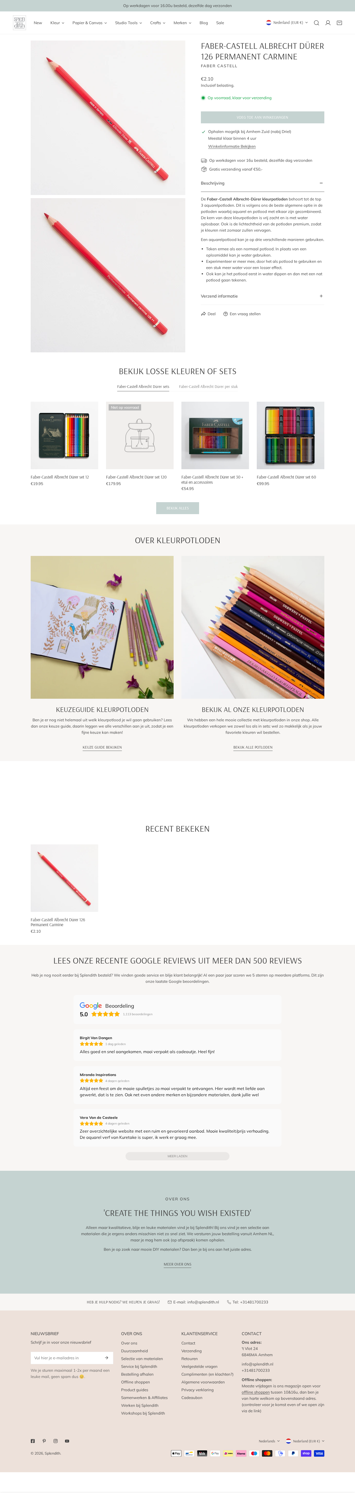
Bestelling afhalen (137, 1374)
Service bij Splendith (139, 1366)
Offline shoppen (135, 1382)
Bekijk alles (178, 508)
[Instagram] (55, 1441)
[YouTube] (67, 1441)
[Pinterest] (44, 1441)
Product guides (134, 1389)
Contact (188, 1343)
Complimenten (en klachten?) (207, 1374)
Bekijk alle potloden (253, 747)
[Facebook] (32, 1441)
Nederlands (267, 1441)
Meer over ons (177, 1264)
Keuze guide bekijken (102, 747)
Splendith (52, 1453)
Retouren (189, 1358)
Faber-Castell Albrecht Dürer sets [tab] (143, 386)
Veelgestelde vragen (199, 1366)
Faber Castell (219, 65)
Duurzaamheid (134, 1350)
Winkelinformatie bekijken (232, 146)
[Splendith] (19, 22)
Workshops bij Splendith (143, 1413)
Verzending (191, 1350)
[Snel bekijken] (95, 463)
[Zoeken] (316, 23)
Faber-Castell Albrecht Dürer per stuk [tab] (208, 386)
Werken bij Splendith (140, 1405)
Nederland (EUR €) (288, 22)
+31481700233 (254, 1302)
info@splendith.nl (203, 1302)
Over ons (129, 1343)
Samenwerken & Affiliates (144, 1397)
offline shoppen (256, 1392)
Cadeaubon (191, 1397)
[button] (339, 23)
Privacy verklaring (197, 1389)
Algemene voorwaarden (203, 1382)
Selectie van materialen (142, 1358)
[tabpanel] (177, 458)
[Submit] (106, 1358)
